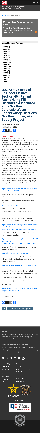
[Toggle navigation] (36, 2)
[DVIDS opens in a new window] (23, 358)
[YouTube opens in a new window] (15, 358)
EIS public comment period (20, 308)
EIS (4, 308)
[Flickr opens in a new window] (19, 358)
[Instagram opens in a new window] (7, 358)
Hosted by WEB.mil (19, 401)
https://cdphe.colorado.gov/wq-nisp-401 (15, 253)
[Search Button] (33, 2)
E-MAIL (10, 136)
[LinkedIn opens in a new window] (11, 358)
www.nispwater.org (8, 215)
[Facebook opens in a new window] (3, 358)
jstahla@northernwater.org (10, 205)
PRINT (4, 136)
